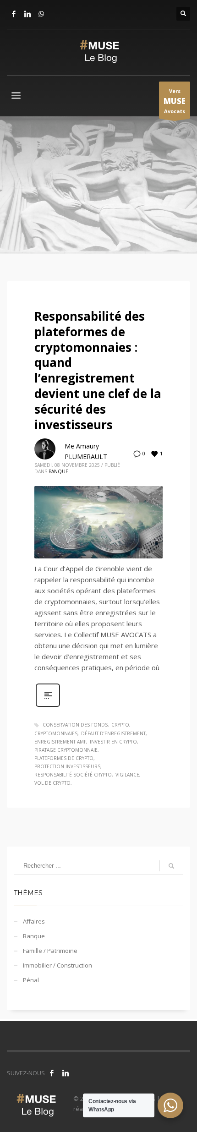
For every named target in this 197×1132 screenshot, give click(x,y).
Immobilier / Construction (57, 965)
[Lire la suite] (47, 705)
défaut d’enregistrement (113, 733)
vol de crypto (52, 783)
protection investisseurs (67, 766)
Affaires (34, 921)
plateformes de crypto (63, 758)
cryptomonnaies (55, 733)
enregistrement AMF (60, 741)
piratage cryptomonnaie (66, 750)
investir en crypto (113, 741)
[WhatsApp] (41, 14)
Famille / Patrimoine (50, 950)
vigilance (127, 774)
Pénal (31, 980)
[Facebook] (14, 14)
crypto (120, 725)
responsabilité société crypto (73, 774)
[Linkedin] (27, 14)
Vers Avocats (175, 101)
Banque (58, 471)
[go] (171, 865)
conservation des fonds (75, 725)
